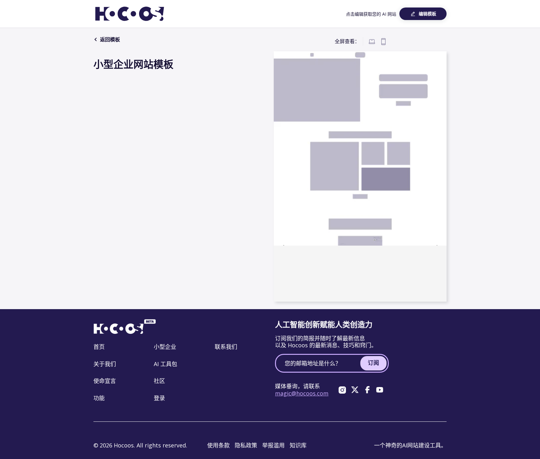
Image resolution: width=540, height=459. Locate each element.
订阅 (373, 362)
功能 (99, 398)
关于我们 (104, 364)
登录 (159, 398)
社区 (159, 381)
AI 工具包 (165, 364)
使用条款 (218, 445)
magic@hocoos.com (301, 393)
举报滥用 (273, 445)
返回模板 (109, 39)
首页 (99, 346)
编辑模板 (427, 14)
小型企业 (165, 346)
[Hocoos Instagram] (342, 390)
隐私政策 (246, 445)
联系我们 (226, 346)
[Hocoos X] (354, 390)
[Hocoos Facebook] (367, 390)
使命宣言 (104, 381)
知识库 (298, 445)
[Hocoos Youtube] (379, 390)
